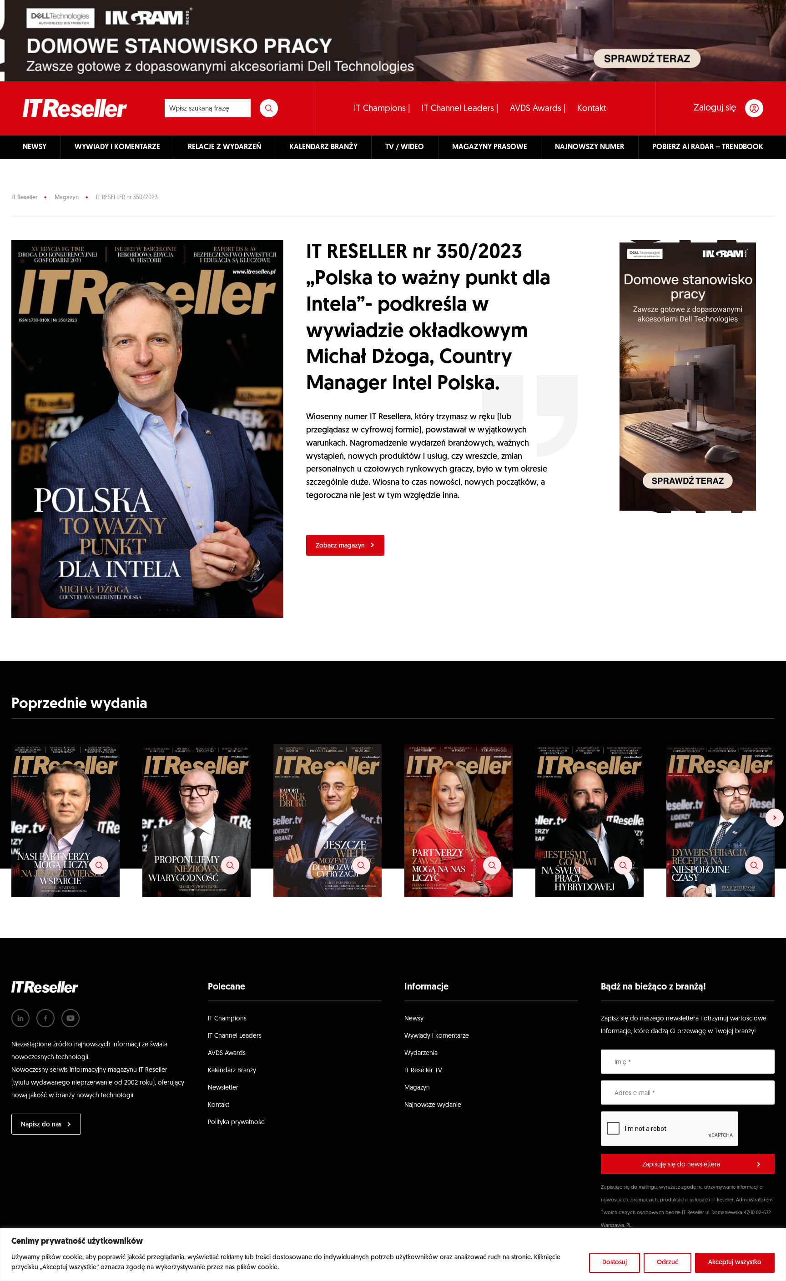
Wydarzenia (421, 1053)
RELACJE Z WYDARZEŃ (224, 147)
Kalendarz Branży (232, 1070)
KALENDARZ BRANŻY (323, 147)
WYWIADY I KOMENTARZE (117, 147)
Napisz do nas (41, 1124)
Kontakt (591, 109)
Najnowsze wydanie (432, 1105)
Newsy (413, 1018)
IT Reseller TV (423, 1070)
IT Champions (227, 1018)
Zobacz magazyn (340, 546)
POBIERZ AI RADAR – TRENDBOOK (707, 147)
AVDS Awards (227, 1053)
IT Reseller (24, 198)
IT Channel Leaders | (460, 109)
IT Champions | (382, 109)
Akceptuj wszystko (734, 1262)
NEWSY (34, 147)
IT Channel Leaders (235, 1036)
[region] (393, 1254)
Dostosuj (614, 1262)
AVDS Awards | (538, 109)
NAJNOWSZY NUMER (589, 147)
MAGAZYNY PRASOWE (489, 147)
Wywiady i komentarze (436, 1036)
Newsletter (223, 1088)
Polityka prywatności (237, 1122)
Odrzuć (667, 1262)
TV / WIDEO (404, 147)
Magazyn (67, 198)
